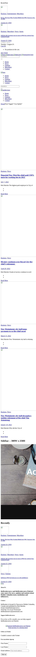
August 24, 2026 (6, 23)
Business (3, 14)
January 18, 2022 (6, 425)
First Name (4, 643)
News (16, 31)
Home (3, 104)
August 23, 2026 (6, 40)
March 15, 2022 (6, 336)
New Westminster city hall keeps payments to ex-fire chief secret (14, 330)
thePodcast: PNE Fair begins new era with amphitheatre (14, 577)
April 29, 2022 (5, 268)
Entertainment (11, 14)
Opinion (7, 574)
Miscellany (20, 14)
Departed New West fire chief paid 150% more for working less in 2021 (17, 176)
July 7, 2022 (5, 182)
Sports (21, 31)
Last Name (4, 647)
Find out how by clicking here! (18, 628)
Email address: (5, 650)
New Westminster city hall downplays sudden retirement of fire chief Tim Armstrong (16, 418)
